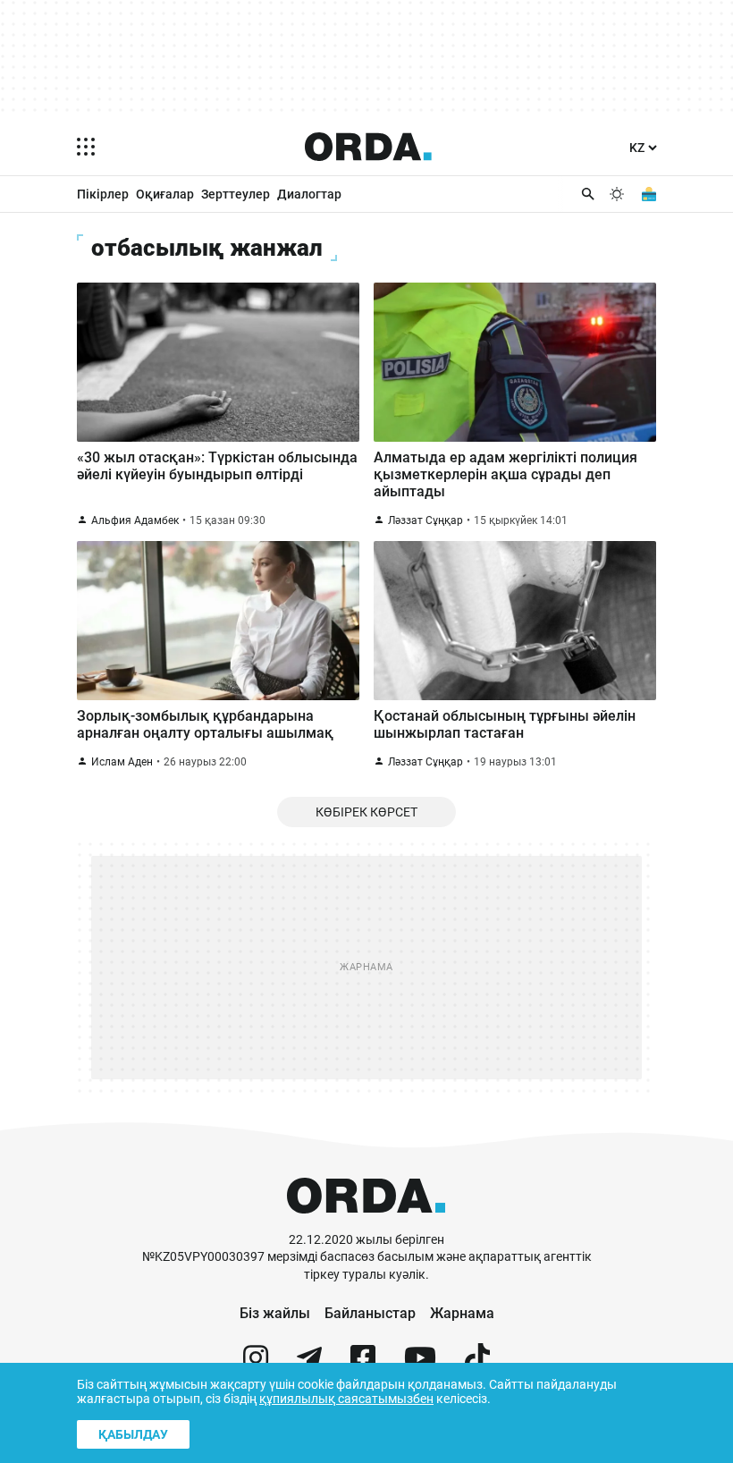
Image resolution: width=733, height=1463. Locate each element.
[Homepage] (368, 146)
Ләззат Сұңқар (425, 520)
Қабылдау (133, 1434)
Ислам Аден (122, 762)
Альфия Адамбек (135, 520)
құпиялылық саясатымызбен (346, 1398)
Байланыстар (370, 1313)
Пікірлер (103, 194)
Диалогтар (309, 194)
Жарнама (462, 1313)
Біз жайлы (275, 1313)
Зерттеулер (235, 194)
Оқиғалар (165, 194)
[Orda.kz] (366, 1222)
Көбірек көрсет (366, 812)
